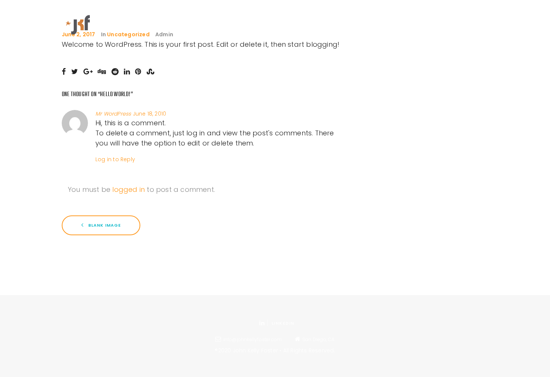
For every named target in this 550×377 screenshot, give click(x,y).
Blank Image (104, 225)
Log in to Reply (115, 159)
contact (471, 19)
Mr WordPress (113, 113)
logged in (128, 189)
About (322, 19)
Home (294, 19)
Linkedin (283, 323)
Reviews (436, 19)
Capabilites (359, 19)
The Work (400, 19)
